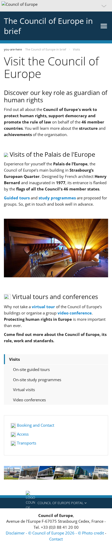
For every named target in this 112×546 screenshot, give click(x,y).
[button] (56, 6)
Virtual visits (24, 389)
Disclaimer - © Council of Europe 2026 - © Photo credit (55, 533)
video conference (75, 313)
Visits (14, 359)
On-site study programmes (37, 379)
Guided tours (17, 197)
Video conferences (29, 399)
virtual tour (43, 306)
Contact (56, 539)
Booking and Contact (35, 425)
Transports (26, 443)
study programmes (57, 197)
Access (22, 434)
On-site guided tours (31, 369)
